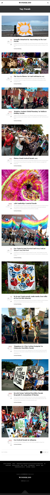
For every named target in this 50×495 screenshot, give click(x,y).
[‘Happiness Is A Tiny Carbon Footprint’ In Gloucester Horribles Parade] (25, 326)
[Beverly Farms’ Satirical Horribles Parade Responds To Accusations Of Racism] (25, 374)
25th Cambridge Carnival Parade (25, 203)
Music (11, 158)
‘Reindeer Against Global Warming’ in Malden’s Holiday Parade (30, 112)
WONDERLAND (25, 2)
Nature (25, 465)
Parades (10, 111)
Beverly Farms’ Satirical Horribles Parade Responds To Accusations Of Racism (28, 394)
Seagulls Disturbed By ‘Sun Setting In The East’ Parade (30, 40)
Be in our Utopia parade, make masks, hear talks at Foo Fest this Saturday (30, 297)
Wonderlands (8, 465)
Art (11, 39)
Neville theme (23, 480)
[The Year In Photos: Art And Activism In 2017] (25, 63)
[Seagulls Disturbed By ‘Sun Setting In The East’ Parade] (25, 26)
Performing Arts (31, 465)
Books (22, 465)
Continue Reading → (18, 48)
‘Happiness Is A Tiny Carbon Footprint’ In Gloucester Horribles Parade (28, 347)
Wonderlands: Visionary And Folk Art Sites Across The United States (30, 463)
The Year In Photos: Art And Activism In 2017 (29, 76)
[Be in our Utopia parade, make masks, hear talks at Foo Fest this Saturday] (25, 277)
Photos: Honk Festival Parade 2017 (26, 158)
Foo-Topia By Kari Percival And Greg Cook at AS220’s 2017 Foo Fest (29, 249)
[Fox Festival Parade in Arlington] (25, 421)
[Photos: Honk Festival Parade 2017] (25, 140)
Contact (13, 463)
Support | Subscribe (7, 463)
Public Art (38, 465)
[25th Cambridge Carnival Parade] (25, 185)
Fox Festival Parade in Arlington (25, 440)
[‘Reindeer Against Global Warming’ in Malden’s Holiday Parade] (25, 98)
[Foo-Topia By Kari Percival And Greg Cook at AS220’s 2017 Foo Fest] (25, 230)
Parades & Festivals (16, 465)
